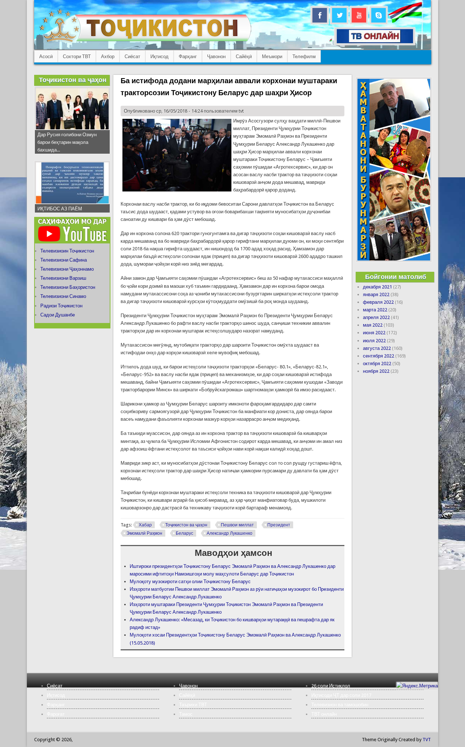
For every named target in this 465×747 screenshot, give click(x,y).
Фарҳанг (188, 56)
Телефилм (304, 56)
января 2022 (376, 294)
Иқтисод (159, 56)
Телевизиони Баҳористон (67, 287)
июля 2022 (374, 340)
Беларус (184, 533)
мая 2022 (373, 325)
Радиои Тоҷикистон (61, 305)
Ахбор (107, 56)
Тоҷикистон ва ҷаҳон (186, 525)
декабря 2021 (377, 287)
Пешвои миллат (237, 525)
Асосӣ (46, 56)
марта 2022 (375, 309)
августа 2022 (377, 348)
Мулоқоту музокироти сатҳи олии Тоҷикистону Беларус (190, 581)
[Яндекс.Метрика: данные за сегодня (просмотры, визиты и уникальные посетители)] (417, 686)
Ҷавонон (216, 56)
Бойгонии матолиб (395, 276)
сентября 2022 (378, 356)
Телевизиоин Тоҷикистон (67, 251)
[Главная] (145, 42)
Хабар (145, 525)
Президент (278, 525)
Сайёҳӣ (244, 56)
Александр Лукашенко (229, 533)
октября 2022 (377, 363)
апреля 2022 (376, 317)
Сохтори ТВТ (77, 56)
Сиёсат (132, 56)
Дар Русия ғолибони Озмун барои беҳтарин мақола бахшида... (67, 142)
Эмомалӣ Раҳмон (144, 533)
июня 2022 (374, 332)
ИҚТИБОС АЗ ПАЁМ (59, 208)
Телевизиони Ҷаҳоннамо (67, 269)
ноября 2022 (376, 371)
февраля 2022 (378, 302)
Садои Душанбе (57, 315)
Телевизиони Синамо (63, 296)
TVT (426, 739)
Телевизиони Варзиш (63, 278)
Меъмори (272, 56)
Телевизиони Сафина (63, 260)
